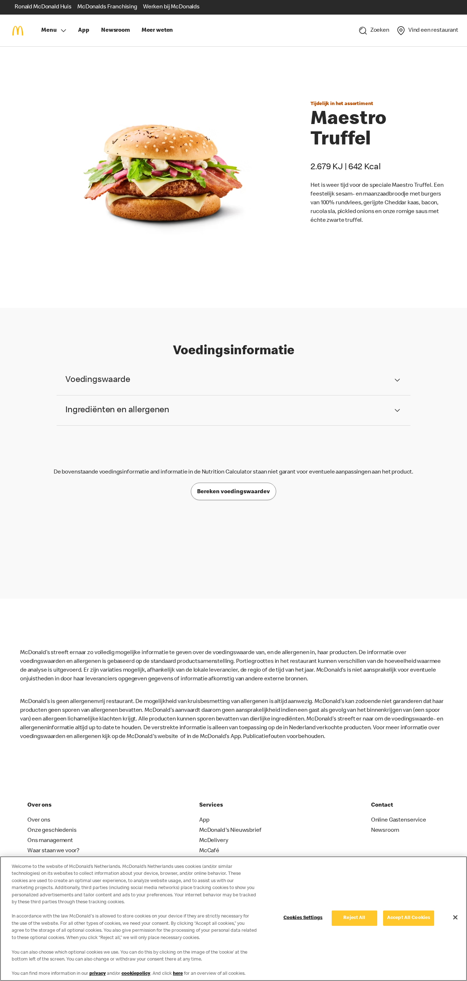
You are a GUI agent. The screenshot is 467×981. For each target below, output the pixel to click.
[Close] (455, 917)
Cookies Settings (303, 918)
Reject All (354, 918)
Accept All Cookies (408, 918)
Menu (48, 31)
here (178, 973)
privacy (97, 973)
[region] (233, 918)
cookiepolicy (135, 973)
